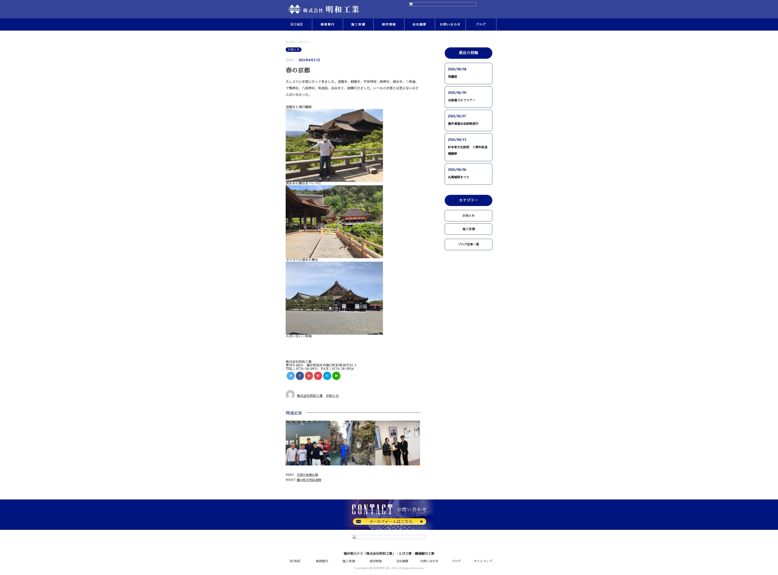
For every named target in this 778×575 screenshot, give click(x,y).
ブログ (481, 24)
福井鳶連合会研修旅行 (463, 123)
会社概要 (419, 24)
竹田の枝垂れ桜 (307, 474)
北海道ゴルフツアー (461, 100)
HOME (297, 24)
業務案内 (327, 24)
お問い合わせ (450, 24)
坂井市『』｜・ (389, 553)
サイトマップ (483, 561)
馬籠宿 (452, 76)
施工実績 (358, 24)
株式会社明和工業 (310, 396)
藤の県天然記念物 (309, 479)
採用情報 (389, 24)
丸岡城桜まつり (458, 177)
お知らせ (332, 396)
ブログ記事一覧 (468, 244)
